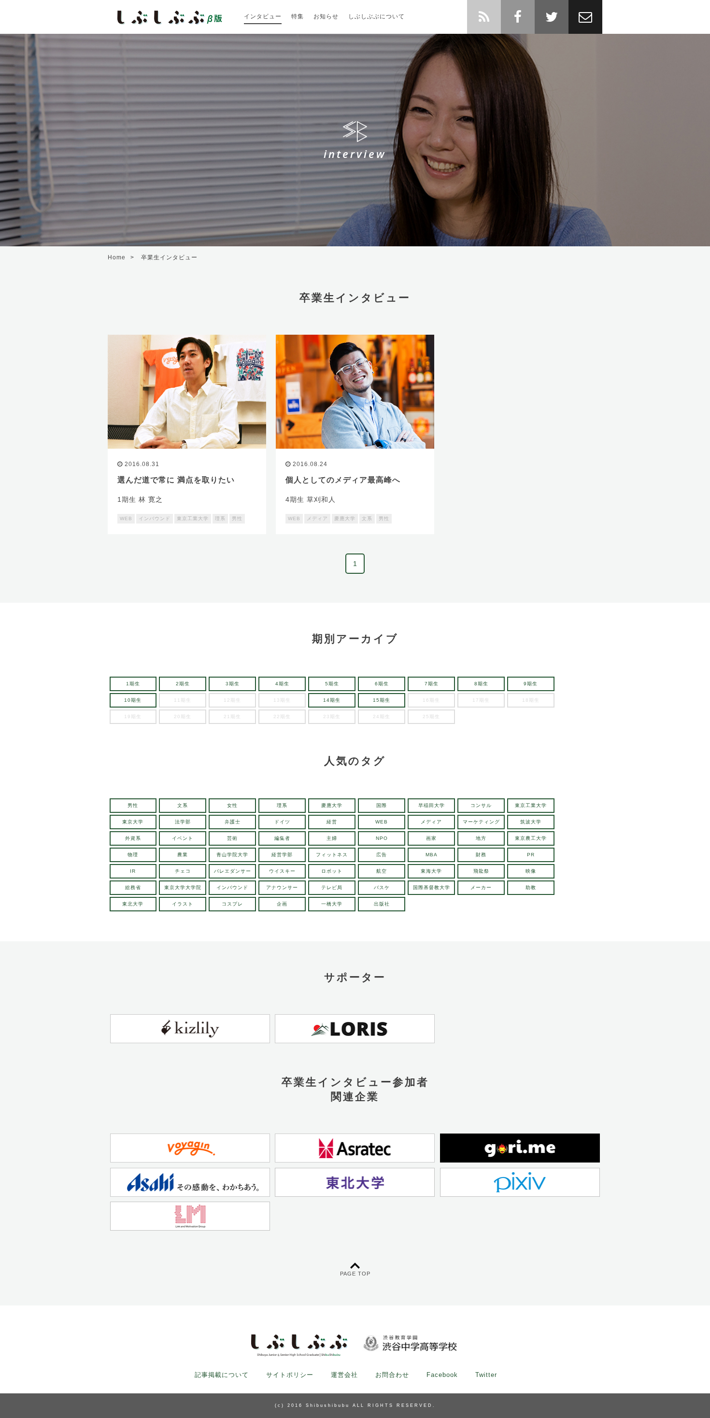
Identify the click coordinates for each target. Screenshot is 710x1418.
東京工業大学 (531, 805)
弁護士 (233, 821)
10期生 (133, 700)
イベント (182, 838)
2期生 (183, 683)
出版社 (382, 904)
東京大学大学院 (182, 887)
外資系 (133, 838)
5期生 (332, 683)
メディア (431, 821)
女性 (232, 805)
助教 (530, 887)
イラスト (182, 904)
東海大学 (431, 871)
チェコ (183, 871)
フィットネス (332, 854)
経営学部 (282, 854)
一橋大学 (331, 904)
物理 (133, 854)
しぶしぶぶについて (376, 16)
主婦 (332, 838)
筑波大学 (530, 821)
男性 (133, 805)
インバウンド (232, 887)
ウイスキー (282, 871)
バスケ (382, 887)
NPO (382, 838)
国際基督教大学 (431, 887)
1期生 (133, 683)
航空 (381, 871)
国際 (381, 805)
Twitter (486, 1374)
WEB (381, 821)
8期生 (481, 683)
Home (117, 257)
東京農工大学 (531, 838)
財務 (481, 854)
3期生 (233, 683)
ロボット (331, 871)
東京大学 (132, 821)
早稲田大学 (431, 805)
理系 (282, 805)
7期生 (432, 683)
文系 (182, 805)
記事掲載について (222, 1374)
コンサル (481, 805)
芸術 (232, 838)
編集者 (282, 838)
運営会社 (344, 1374)
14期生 (332, 700)
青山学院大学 (232, 854)
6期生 (382, 683)
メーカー (481, 887)
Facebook (442, 1374)
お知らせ (326, 16)
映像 (530, 871)
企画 (282, 904)
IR (133, 871)
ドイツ (282, 821)
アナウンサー (282, 887)
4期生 (282, 683)
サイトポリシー (289, 1374)
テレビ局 (331, 887)
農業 (182, 854)
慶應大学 (331, 805)
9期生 (531, 683)
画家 (431, 838)
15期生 (381, 700)
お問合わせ (392, 1374)
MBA (432, 854)
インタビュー (263, 16)
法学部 (183, 821)
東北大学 (132, 904)
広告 (381, 854)
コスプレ (232, 904)
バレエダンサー (232, 871)
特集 (297, 16)
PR (531, 854)
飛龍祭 (481, 871)
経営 (332, 821)
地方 (481, 838)
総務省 (133, 887)
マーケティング (481, 821)
